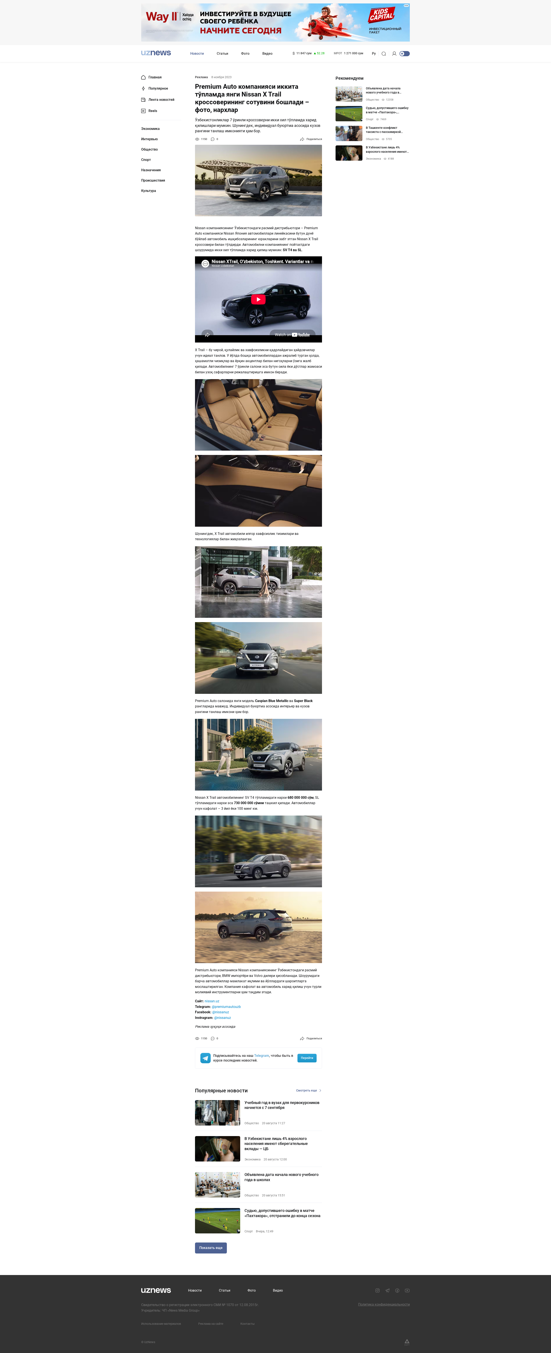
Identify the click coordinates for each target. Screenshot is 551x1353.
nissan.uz (212, 1001)
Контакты (247, 1323)
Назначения (151, 170)
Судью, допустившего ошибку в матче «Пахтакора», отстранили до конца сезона (282, 1213)
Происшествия (153, 180)
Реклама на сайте (210, 1323)
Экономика (150, 129)
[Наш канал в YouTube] (407, 1290)
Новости (197, 53)
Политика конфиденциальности (384, 1304)
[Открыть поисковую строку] (385, 53)
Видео (267, 53)
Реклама (201, 77)
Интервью (149, 139)
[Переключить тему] (404, 53)
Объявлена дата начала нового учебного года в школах (282, 1177)
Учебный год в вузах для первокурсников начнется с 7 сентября (282, 1105)
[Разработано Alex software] (407, 1342)
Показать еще (211, 1248)
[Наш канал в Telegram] (387, 1290)
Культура (148, 191)
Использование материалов (161, 1323)
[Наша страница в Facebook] (397, 1290)
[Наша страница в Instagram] (377, 1290)
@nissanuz (220, 1012)
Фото (245, 53)
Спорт (146, 160)
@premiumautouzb (226, 1007)
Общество (149, 149)
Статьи (222, 53)
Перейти (307, 1058)
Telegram (261, 1056)
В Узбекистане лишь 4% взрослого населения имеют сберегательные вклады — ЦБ (276, 1143)
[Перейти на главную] (156, 53)
